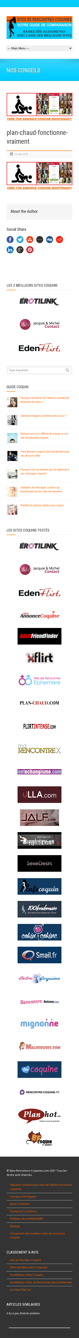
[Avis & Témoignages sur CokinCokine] (39, 932)
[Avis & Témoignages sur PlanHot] (39, 1115)
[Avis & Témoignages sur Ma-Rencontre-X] (39, 749)
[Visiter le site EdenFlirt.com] (39, 347)
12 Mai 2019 (21, 154)
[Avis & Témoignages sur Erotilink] (39, 546)
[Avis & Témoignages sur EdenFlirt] (39, 592)
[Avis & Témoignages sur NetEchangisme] (39, 772)
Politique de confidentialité (26, 1219)
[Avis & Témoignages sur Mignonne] (39, 1023)
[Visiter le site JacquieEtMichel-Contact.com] (39, 324)
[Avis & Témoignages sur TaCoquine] (39, 1069)
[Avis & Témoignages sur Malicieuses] (39, 1047)
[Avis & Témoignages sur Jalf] (39, 817)
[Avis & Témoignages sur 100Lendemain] (39, 909)
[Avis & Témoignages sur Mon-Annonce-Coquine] (39, 615)
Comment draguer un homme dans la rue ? (43, 415)
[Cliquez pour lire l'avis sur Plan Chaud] (39, 703)
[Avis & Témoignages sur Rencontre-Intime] (39, 1001)
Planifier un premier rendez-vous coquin (42, 505)
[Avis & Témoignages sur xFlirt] (39, 657)
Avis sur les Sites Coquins (25, 1260)
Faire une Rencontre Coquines (28, 1267)
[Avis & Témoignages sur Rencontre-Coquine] (39, 1092)
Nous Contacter (19, 1204)
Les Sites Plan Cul (20, 1290)
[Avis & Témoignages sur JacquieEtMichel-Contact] (39, 569)
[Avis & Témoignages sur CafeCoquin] (39, 886)
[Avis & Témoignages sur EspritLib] (39, 840)
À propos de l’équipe (23, 1196)
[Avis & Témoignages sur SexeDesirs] (39, 863)
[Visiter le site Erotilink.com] (39, 301)
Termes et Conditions (23, 1211)
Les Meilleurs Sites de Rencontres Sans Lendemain (41, 1282)
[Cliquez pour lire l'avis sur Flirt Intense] (39, 726)
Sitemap (15, 1226)
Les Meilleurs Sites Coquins (26, 1275)
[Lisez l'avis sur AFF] (39, 636)
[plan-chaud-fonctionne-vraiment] (39, 108)
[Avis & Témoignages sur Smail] (39, 955)
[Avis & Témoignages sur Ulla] (39, 794)
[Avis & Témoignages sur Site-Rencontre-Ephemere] (39, 680)
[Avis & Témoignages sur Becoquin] (39, 1138)
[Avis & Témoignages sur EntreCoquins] (39, 978)
